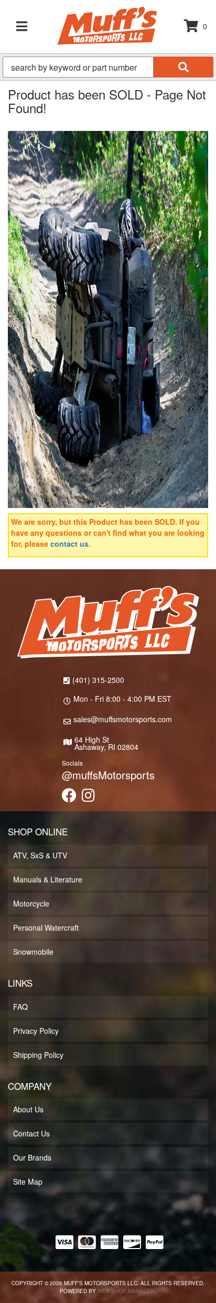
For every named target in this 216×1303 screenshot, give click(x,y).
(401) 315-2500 (98, 680)
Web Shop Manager (126, 1291)
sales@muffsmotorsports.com (122, 719)
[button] (108, 67)
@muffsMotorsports (108, 774)
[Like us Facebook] (69, 797)
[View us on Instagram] (88, 797)
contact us (69, 543)
